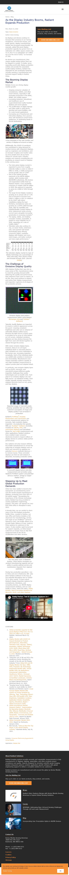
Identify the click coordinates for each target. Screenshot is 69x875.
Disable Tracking (7, 871)
